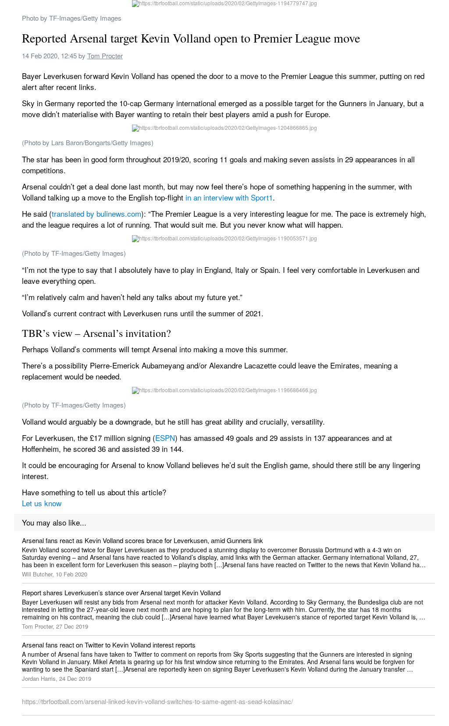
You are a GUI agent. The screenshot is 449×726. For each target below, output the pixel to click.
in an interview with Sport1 (229, 197)
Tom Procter (105, 55)
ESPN (165, 437)
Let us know (41, 502)
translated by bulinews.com (96, 213)
